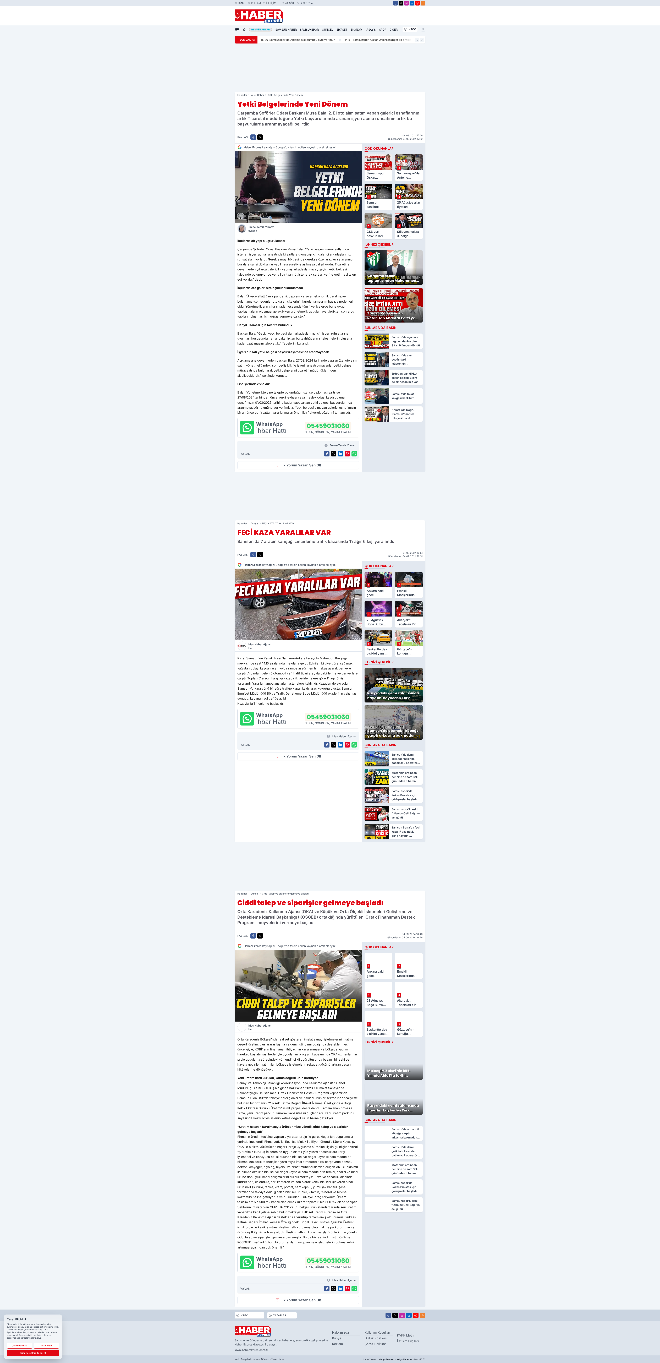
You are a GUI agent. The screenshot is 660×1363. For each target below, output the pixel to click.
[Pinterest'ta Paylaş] (347, 453)
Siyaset (342, 29)
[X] (401, 3)
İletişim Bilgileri (408, 1341)
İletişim (271, 3)
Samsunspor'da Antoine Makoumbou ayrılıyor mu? (254, 39)
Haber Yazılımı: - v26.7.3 (394, 1359)
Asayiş (371, 29)
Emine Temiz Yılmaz (261, 228)
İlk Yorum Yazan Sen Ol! (301, 465)
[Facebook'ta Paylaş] (253, 137)
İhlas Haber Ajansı (259, 646)
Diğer (393, 29)
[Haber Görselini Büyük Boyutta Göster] (298, 187)
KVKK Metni (405, 1335)
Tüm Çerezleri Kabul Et (33, 1352)
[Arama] (423, 29)
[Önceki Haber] (417, 40)
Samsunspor (309, 29)
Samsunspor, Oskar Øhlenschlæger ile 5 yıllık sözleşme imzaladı (346, 39)
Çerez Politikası (376, 1344)
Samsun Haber (285, 29)
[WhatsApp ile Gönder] (354, 453)
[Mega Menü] (237, 29)
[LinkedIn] (412, 3)
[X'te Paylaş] (260, 137)
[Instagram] (406, 3)
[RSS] (423, 3)
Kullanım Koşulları (377, 1332)
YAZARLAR (279, 1315)
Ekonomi (357, 29)
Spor (382, 29)
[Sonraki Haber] (422, 40)
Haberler (242, 95)
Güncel (327, 29)
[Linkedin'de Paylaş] (340, 453)
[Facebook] (395, 3)
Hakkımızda (340, 1332)
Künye (242, 3)
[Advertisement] (330, 67)
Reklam (256, 3)
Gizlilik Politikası (376, 1338)
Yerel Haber (257, 95)
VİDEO (412, 29)
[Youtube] (417, 3)
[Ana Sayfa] (244, 29)
